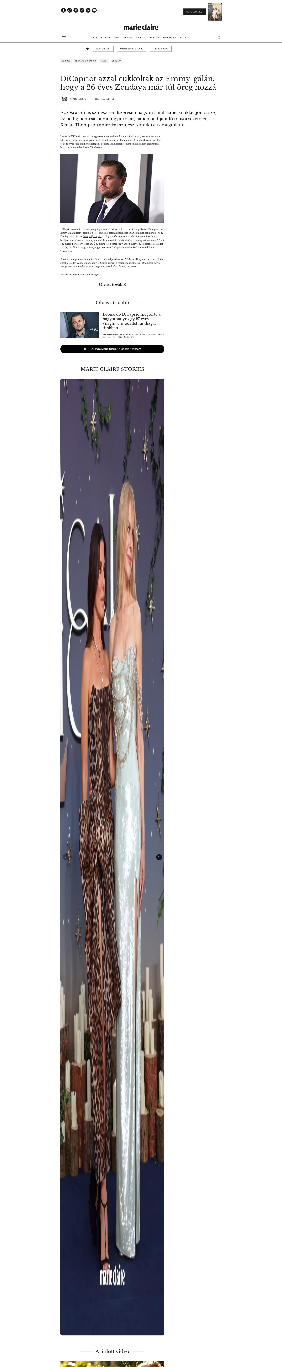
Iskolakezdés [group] (103, 48)
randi (104, 61)
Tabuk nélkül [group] (160, 48)
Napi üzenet (169, 38)
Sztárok (105, 38)
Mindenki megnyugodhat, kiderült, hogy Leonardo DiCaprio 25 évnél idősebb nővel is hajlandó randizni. (133, 335)
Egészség (154, 38)
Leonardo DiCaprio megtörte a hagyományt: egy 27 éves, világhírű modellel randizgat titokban (132, 321)
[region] (112, 857)
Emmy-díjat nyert (92, 236)
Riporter (141, 38)
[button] (112, 857)
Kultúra (184, 38)
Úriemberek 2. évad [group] (131, 48)
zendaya (116, 61)
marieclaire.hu (78, 99)
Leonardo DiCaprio (85, 61)
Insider (73, 274)
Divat (116, 38)
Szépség (127, 38)
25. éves (66, 61)
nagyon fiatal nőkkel (97, 140)
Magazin (93, 38)
